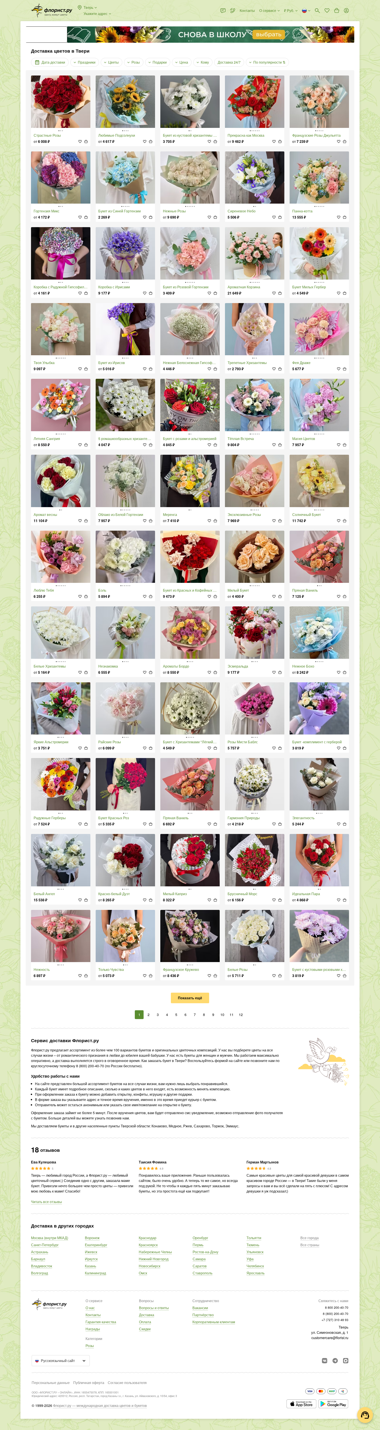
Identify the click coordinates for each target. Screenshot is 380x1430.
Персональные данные (51, 1382)
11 (232, 1014)
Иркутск (91, 1258)
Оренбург (200, 1237)
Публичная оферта (88, 1382)
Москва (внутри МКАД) (49, 1237)
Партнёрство (203, 1314)
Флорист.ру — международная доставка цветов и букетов (100, 1405)
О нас (90, 1307)
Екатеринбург (96, 1244)
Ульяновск (255, 1251)
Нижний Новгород (153, 1258)
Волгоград (39, 1272)
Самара (199, 1258)
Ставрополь (202, 1272)
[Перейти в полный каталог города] (52, 10)
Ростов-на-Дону (205, 1251)
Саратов (200, 1265)
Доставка (146, 1314)
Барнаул (38, 1258)
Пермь (198, 1244)
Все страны (309, 1244)
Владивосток (41, 1265)
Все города (309, 1237)
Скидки (145, 1328)
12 (241, 1014)
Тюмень (253, 1244)
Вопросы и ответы (154, 1307)
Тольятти (254, 1237)
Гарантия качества (101, 1321)
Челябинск (255, 1265)
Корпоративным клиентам (213, 1321)
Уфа (250, 1258)
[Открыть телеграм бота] (335, 1360)
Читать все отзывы (46, 1201)
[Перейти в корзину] (336, 10)
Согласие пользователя (127, 1382)
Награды (93, 1328)
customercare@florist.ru (329, 1337)
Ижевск (91, 1251)
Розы (90, 1345)
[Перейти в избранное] (327, 10)
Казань (90, 1265)
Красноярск (148, 1244)
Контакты (93, 1314)
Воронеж (92, 1237)
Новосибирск (149, 1265)
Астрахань (39, 1251)
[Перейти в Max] (345, 1360)
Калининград (95, 1272)
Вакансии (200, 1307)
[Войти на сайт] (346, 10)
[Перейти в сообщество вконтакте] (324, 1360)
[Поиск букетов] (317, 10)
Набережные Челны (155, 1251)
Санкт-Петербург (45, 1244)
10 (222, 1014)
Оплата (145, 1321)
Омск (143, 1272)
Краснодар (147, 1237)
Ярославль (256, 1272)
